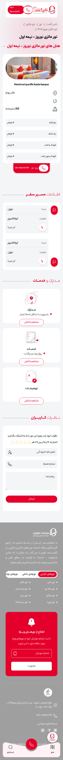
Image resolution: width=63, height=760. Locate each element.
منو (52, 752)
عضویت (31, 666)
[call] (31, 744)
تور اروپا (51, 602)
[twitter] (43, 730)
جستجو (10, 752)
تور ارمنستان (21, 589)
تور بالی (51, 582)
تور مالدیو (50, 589)
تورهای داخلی (29, 574)
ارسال (31, 499)
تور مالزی (50, 596)
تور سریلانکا (22, 602)
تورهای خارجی (47, 574)
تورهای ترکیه (11, 574)
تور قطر (24, 582)
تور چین (24, 596)
